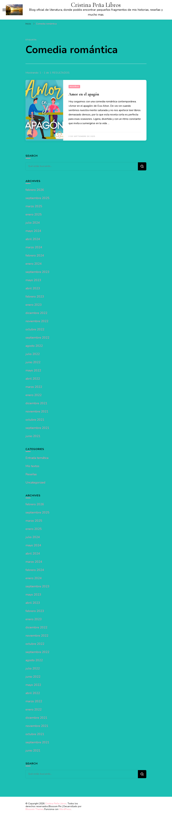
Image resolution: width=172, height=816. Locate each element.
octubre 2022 (35, 329)
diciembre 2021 (36, 403)
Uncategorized (35, 482)
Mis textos (32, 466)
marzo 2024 (34, 247)
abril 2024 (33, 239)
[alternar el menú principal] (4, 10)
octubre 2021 (35, 420)
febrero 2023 (35, 297)
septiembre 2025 (37, 198)
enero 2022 (34, 395)
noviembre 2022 (37, 321)
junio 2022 (33, 362)
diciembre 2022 (36, 313)
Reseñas (74, 86)
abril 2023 (33, 288)
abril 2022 (33, 379)
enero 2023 (34, 305)
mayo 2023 (33, 280)
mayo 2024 (33, 231)
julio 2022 (33, 354)
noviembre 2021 (37, 411)
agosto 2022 (34, 346)
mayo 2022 (33, 370)
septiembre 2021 (37, 428)
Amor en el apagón (84, 94)
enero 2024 (34, 264)
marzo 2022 (34, 387)
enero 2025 (34, 214)
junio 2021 (33, 436)
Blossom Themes (35, 809)
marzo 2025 (34, 206)
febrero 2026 (35, 190)
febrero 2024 (35, 255)
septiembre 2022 (37, 338)
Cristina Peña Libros (96, 5)
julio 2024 (33, 223)
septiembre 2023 (37, 272)
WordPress (65, 809)
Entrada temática (37, 458)
